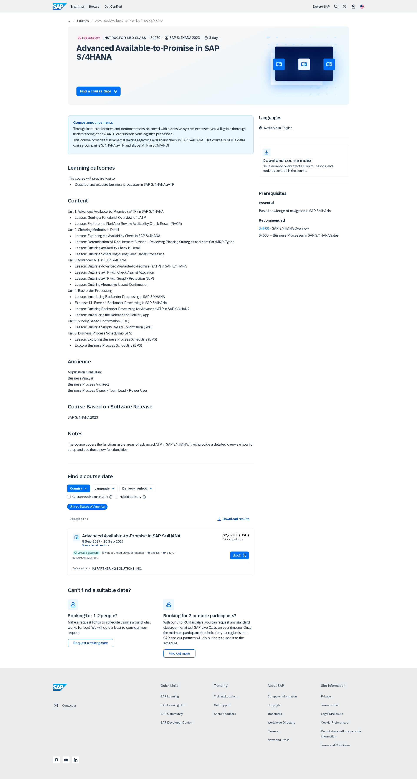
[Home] (69, 21)
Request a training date (90, 643)
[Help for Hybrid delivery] (144, 497)
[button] (78, 488)
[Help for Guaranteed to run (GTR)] (111, 497)
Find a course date (95, 91)
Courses (83, 21)
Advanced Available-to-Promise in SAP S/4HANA (131, 535)
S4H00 (264, 228)
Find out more (179, 653)
